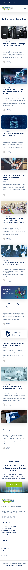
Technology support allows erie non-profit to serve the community (13, 91)
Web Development (10, 565)
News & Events (6, 131)
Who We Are (4, 546)
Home (2, 543)
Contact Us (4, 555)
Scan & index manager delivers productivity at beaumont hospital (13, 177)
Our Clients (4, 550)
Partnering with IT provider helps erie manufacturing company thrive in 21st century (13, 221)
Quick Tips (5, 260)
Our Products (4, 553)
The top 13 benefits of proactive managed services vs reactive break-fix (14, 306)
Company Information (6, 548)
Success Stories (7, 41)
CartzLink (19, 565)
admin (8, 61)
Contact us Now (14, 484)
